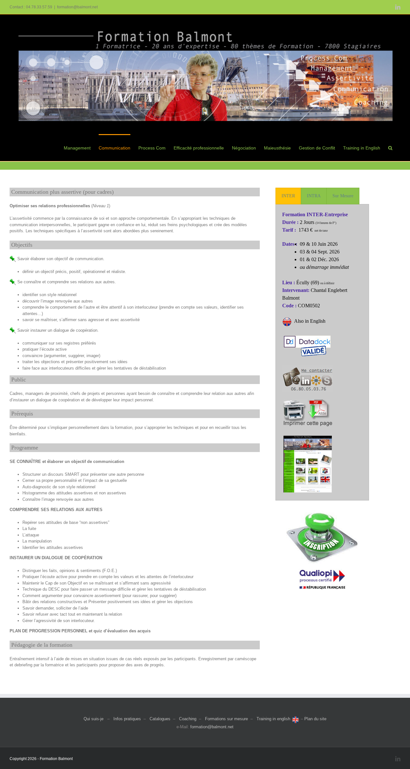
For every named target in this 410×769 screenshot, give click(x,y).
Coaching (187, 718)
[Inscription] (322, 512)
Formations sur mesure (226, 718)
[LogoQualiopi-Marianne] (322, 565)
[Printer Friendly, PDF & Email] (307, 403)
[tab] (288, 196)
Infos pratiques (127, 718)
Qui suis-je (93, 718)
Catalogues (160, 718)
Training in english (274, 718)
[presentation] (288, 196)
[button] (390, 147)
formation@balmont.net (77, 7)
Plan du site (315, 718)
